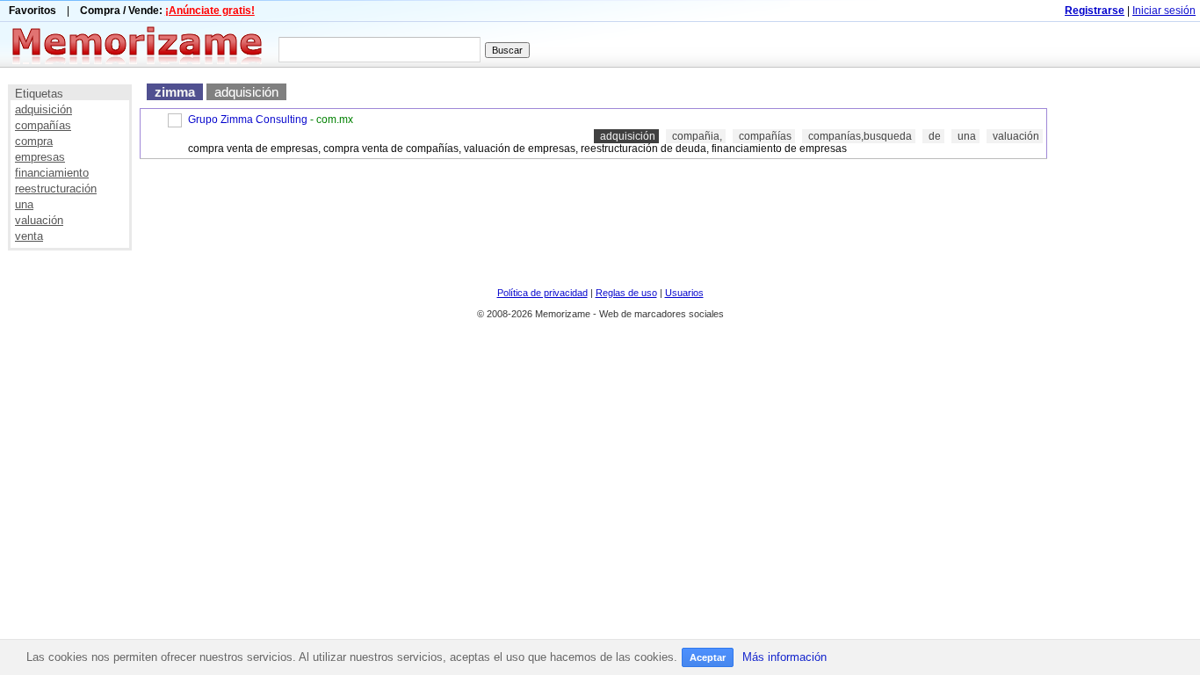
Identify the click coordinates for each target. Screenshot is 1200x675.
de (935, 136)
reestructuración (56, 188)
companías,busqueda (860, 136)
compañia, (697, 136)
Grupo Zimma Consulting (247, 119)
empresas (40, 156)
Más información (784, 657)
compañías (43, 125)
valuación (39, 220)
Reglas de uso (626, 292)
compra (34, 141)
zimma (175, 91)
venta (29, 236)
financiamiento (52, 172)
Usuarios (684, 292)
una (24, 204)
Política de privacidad (542, 292)
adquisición (43, 109)
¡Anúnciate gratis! (210, 10)
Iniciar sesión (1164, 10)
